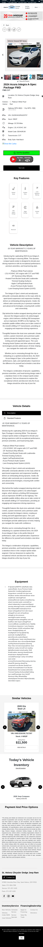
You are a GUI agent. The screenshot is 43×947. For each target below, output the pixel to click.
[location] (39, 1)
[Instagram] (8, 896)
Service (15, 906)
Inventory (6, 906)
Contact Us (10, 877)
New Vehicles (6, 910)
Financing (25, 906)
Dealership (35, 906)
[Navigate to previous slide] (2, 54)
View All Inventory (21, 768)
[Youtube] (13, 896)
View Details (21, 747)
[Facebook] (4, 896)
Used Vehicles (6, 918)
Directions (33, 913)
